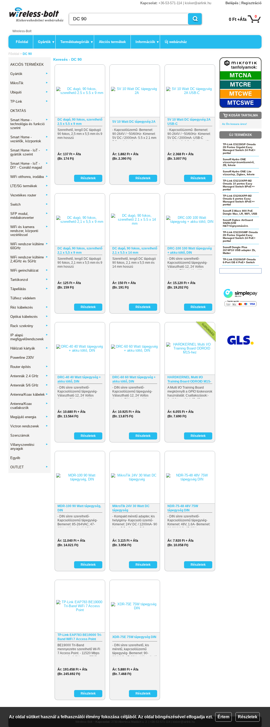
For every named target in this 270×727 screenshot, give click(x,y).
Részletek (247, 717)
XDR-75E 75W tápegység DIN (134, 637)
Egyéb (15, 458)
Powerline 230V (22, 358)
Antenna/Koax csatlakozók (29, 406)
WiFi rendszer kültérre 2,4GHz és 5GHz (29, 259)
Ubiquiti (29, 92)
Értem (223, 717)
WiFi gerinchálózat (29, 270)
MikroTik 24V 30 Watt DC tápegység (131, 508)
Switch (29, 204)
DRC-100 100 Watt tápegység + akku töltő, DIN (189, 250)
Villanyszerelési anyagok (29, 447)
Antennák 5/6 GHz (29, 385)
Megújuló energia (29, 417)
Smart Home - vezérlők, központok (29, 139)
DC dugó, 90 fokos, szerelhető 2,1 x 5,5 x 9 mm (79, 250)
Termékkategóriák (76, 42)
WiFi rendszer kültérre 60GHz (29, 246)
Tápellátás (29, 289)
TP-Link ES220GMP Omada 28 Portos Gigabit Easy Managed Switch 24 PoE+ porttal (240, 236)
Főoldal (22, 42)
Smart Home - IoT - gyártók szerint (29, 152)
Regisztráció (251, 3)
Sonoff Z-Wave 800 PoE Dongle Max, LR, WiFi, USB (240, 212)
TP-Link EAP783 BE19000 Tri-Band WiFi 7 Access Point (79, 637)
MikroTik (29, 83)
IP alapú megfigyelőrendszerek (29, 337)
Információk (147, 42)
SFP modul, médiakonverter (29, 216)
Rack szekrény (29, 326)
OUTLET (29, 467)
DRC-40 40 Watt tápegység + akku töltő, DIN (79, 379)
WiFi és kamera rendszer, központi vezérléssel (29, 231)
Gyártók (46, 42)
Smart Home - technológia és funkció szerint (29, 124)
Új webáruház (176, 42)
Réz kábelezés (29, 307)
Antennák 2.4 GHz (29, 376)
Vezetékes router (29, 195)
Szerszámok (20, 435)
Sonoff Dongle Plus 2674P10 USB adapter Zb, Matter (239, 250)
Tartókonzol (29, 280)
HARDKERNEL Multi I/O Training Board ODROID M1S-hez (189, 379)
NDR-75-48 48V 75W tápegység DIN (182, 508)
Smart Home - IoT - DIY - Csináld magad (29, 165)
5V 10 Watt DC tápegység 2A (134, 122)
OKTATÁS (18, 111)
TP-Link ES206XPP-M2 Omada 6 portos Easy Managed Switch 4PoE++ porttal (239, 200)
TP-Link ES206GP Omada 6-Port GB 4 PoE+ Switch (239, 261)
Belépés (231, 3)
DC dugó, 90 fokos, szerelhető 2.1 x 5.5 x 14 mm (134, 250)
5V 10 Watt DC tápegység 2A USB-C (189, 122)
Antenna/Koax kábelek (29, 394)
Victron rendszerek (29, 426)
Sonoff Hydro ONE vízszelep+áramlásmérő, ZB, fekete (238, 162)
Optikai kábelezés (29, 317)
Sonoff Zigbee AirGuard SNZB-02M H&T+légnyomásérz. (238, 223)
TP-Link (29, 101)
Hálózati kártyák (29, 348)
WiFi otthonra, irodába (29, 177)
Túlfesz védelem (23, 298)
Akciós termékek (112, 42)
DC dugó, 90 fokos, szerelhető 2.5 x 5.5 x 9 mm (79, 122)
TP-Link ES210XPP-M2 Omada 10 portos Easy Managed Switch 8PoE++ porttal (239, 185)
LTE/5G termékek (29, 186)
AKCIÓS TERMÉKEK (27, 65)
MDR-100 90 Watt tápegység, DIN (79, 508)
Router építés (29, 367)
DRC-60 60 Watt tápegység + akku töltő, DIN (134, 379)
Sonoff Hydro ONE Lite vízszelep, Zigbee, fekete (239, 173)
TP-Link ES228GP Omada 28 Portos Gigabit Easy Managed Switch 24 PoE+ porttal (239, 148)
